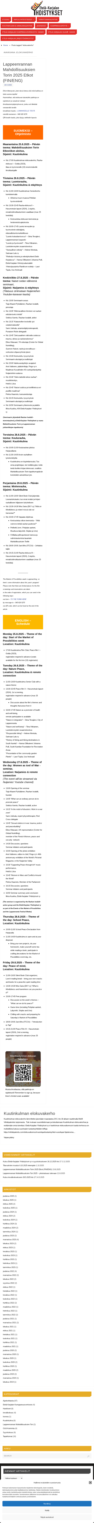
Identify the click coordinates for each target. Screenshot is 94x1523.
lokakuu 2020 (8, 1358)
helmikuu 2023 (9, 1263)
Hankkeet (7, 1409)
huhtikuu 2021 (8, 1342)
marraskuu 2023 (9, 1239)
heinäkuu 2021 (9, 1334)
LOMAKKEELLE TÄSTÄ (26, 111)
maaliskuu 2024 (9, 1228)
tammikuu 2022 (9, 1315)
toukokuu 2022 (9, 1299)
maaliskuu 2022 (9, 1307)
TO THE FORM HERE (18, 599)
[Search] (88, 1456)
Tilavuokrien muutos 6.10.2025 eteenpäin (19, 1165)
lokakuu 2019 (8, 1382)
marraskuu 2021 (9, 1323)
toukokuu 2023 (9, 1255)
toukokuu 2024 (9, 1220)
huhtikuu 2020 (8, 1366)
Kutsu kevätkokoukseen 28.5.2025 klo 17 (19, 1177)
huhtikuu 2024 (8, 1224)
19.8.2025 (8, 85)
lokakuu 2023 (8, 1243)
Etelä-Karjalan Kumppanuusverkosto (17, 1405)
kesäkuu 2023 (8, 1251)
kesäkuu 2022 (8, 1295)
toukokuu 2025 (9, 1208)
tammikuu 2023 (9, 1267)
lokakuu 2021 (8, 1327)
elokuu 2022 (8, 1287)
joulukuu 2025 (8, 1196)
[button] (90, 1482)
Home (5, 45)
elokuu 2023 (8, 1247)
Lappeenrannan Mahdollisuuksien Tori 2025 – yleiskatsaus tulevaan (30, 1173)
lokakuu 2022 (8, 1279)
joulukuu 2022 (8, 1271)
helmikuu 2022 (9, 1311)
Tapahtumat (7, 1436)
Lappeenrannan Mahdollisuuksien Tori (18, 1424)
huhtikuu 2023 (8, 1259)
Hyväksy (47, 1504)
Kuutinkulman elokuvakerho (29, 1113)
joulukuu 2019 (8, 1374)
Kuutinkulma (8, 1420)
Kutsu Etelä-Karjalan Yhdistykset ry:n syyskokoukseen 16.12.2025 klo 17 (32, 1161)
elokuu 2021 (8, 1330)
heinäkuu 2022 (9, 1291)
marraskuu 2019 (9, 1378)
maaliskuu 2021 (9, 1346)
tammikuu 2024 (9, 1232)
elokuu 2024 (8, 1216)
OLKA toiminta (8, 1428)
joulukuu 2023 (8, 1236)
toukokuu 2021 (9, 1338)
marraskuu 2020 (9, 1354)
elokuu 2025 (8, 1204)
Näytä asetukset (47, 1517)
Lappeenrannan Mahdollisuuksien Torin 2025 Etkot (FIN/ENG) (27, 1169)
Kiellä (47, 1510)
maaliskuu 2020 (9, 1370)
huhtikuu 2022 (8, 1303)
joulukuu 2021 (8, 1319)
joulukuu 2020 (8, 1350)
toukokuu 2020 (9, 1362)
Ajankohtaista (8, 1401)
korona (5, 1416)
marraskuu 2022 (9, 1275)
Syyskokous (8, 1432)
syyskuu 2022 (8, 1283)
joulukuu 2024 (8, 1212)
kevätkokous (8, 1413)
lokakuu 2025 (8, 1200)
